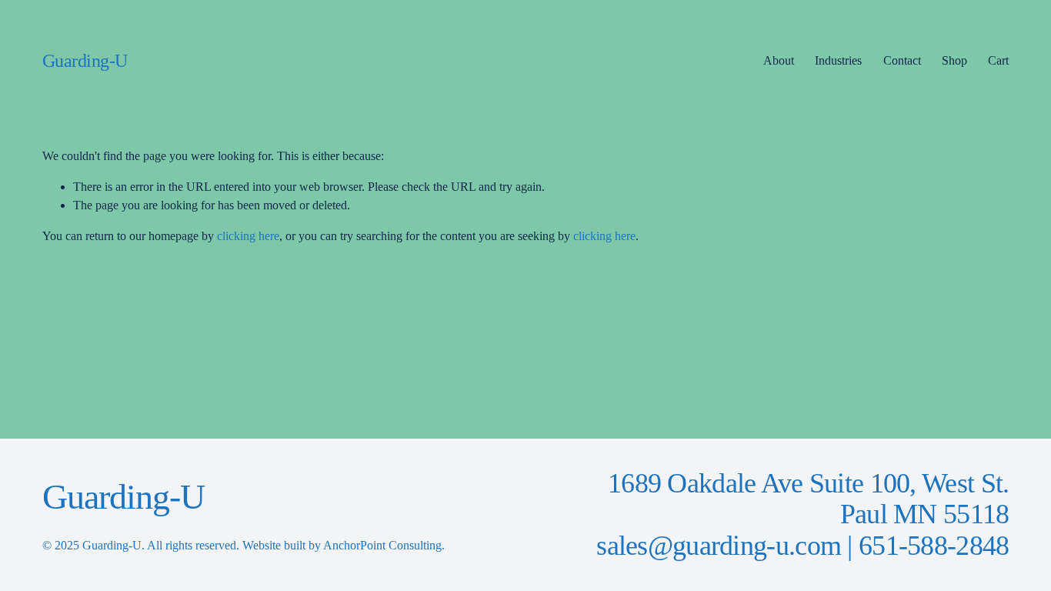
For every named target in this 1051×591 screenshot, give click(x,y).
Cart (998, 60)
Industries (838, 60)
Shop (954, 60)
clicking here (248, 235)
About (778, 60)
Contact (902, 60)
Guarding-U (85, 60)
